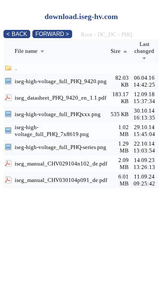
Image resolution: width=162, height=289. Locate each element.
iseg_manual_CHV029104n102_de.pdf (61, 163)
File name (27, 51)
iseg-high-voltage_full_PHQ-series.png (60, 147)
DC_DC (107, 34)
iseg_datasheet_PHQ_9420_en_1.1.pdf (60, 97)
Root (86, 34)
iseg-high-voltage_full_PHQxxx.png (58, 114)
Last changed (144, 47)
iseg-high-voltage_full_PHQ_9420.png (61, 81)
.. (16, 68)
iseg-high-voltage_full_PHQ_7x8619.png (52, 130)
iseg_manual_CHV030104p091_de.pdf (61, 180)
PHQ (126, 34)
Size (116, 51)
